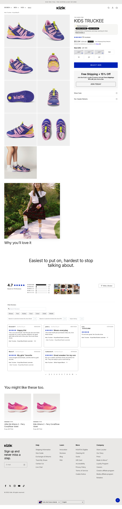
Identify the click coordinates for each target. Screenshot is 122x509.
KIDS (22, 7)
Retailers (100, 478)
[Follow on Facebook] (5, 486)
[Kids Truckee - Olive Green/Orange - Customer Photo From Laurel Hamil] (77, 286)
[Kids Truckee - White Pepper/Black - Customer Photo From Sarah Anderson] (57, 286)
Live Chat (39, 467)
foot (31, 313)
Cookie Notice (81, 474)
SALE (29, 8)
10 (72, 374)
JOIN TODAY (96, 84)
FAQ (61, 460)
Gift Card (79, 460)
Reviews (63, 453)
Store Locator (101, 450)
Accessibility (80, 464)
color (37, 313)
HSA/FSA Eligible (82, 450)
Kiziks (24, 313)
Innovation (63, 450)
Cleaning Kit (80, 453)
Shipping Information (43, 450)
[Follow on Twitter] (10, 486)
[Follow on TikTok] (24, 486)
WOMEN (7, 7)
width (51, 313)
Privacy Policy (81, 467)
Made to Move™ (102, 460)
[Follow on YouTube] (19, 486)
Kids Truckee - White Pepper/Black (55, 362)
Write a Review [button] (107, 286)
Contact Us (40, 464)
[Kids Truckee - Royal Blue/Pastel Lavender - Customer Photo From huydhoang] (70, 291)
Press (98, 457)
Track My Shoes (41, 460)
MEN (15, 7)
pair (17, 313)
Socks (78, 457)
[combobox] (49, 502)
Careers (99, 467)
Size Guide (39, 453)
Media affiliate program (105, 474)
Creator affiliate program (105, 471)
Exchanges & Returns (43, 457)
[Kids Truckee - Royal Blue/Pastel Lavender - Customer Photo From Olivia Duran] (63, 291)
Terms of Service (82, 471)
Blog (61, 457)
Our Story (100, 453)
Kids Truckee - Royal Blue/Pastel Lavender (21, 341)
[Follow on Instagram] (14, 486)
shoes (11, 313)
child (44, 313)
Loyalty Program (102, 464)
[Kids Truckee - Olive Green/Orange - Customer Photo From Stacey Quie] (63, 286)
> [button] (76, 374)
